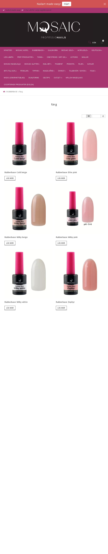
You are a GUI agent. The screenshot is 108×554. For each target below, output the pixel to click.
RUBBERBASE (37, 50)
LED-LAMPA (8, 57)
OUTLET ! (57, 77)
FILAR (80, 64)
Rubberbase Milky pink (67, 237)
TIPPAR (35, 71)
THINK (39, 57)
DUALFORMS (34, 77)
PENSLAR (24, 71)
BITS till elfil (10, 71)
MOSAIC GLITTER (31, 64)
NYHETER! (8, 50)
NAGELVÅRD (48, 71)
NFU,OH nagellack (74, 77)
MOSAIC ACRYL (22, 50)
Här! (66, 4)
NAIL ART (46, 64)
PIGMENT (59, 64)
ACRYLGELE (82, 50)
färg (21, 92)
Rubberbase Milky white (16, 302)
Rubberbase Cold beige (15, 172)
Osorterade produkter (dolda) (19, 84)
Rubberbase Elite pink (66, 172)
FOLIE (92, 71)
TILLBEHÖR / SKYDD (77, 71)
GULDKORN (53, 50)
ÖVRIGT (61, 71)
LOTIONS (74, 57)
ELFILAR (90, 64)
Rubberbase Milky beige (16, 237)
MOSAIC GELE (67, 50)
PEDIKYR (70, 64)
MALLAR (85, 57)
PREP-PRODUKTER (25, 57)
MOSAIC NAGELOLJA (12, 64)
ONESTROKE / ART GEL (56, 57)
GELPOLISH (96, 50)
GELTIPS (46, 77)
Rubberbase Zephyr (65, 302)
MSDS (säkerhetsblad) (14, 77)
